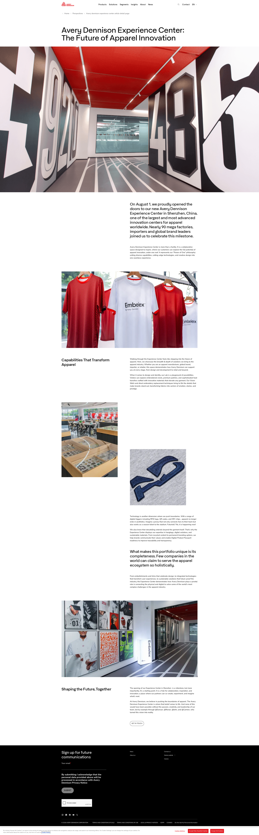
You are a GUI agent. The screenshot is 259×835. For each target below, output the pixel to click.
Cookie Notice (46, 832)
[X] (77, 814)
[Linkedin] (66, 814)
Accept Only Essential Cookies (198, 831)
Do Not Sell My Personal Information (186, 823)
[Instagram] (62, 814)
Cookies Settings (180, 831)
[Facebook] (69, 814)
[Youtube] (73, 814)
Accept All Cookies (217, 831)
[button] (129, 309)
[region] (129, 831)
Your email (66, 763)
